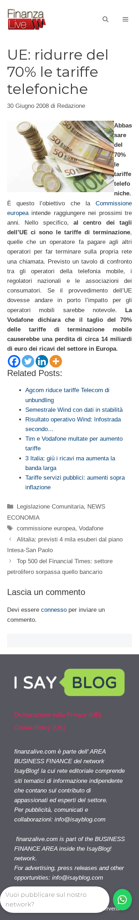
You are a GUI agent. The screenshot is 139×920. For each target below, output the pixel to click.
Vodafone (91, 528)
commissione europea (46, 528)
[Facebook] (14, 361)
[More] (56, 361)
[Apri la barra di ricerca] (105, 20)
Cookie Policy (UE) (39, 727)
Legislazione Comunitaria (50, 506)
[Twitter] (28, 361)
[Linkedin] (42, 361)
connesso (54, 609)
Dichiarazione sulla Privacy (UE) (57, 714)
